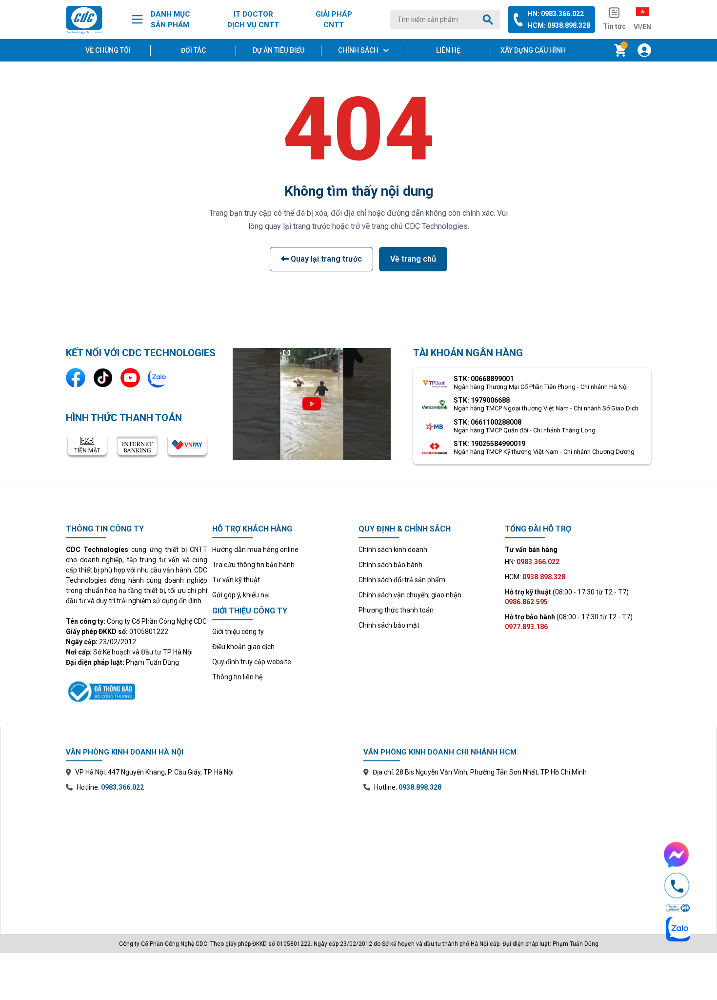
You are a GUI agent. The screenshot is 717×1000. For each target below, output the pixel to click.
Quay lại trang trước (325, 259)
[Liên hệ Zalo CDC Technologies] (157, 378)
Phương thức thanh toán (396, 610)
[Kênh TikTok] (103, 378)
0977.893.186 (526, 627)
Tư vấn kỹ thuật (236, 580)
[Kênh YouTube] (130, 378)
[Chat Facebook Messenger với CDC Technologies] (677, 854)
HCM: (535, 577)
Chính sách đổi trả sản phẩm (401, 580)
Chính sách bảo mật (388, 625)
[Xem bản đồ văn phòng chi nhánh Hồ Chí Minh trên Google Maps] (507, 856)
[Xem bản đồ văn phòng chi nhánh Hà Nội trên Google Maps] (210, 856)
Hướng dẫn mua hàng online (255, 549)
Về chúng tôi (108, 50)
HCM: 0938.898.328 (559, 25)
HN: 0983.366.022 (556, 14)
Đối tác (193, 50)
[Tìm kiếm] (489, 19)
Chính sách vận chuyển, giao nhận (409, 595)
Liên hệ (448, 50)
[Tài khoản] (644, 50)
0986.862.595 (526, 602)
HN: (532, 562)
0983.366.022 (122, 787)
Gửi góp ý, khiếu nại (241, 595)
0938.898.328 (419, 787)
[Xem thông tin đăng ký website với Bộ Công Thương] (136, 690)
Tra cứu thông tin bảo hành (253, 565)
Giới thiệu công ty (238, 631)
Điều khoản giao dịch (243, 647)
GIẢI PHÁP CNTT (334, 20)
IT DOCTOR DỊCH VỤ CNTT (253, 20)
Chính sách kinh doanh (392, 549)
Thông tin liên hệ (237, 677)
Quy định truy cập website (251, 662)
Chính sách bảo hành (390, 565)
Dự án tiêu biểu (278, 50)
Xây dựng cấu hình (533, 50)
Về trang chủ (413, 259)
